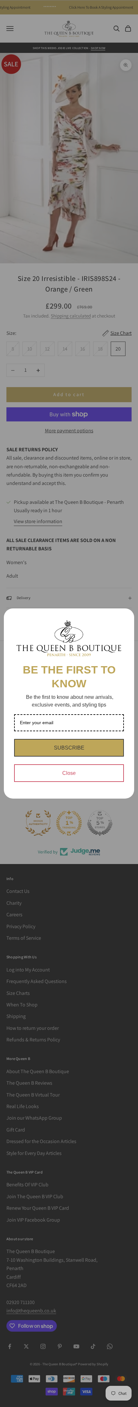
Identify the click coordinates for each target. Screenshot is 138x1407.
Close (69, 773)
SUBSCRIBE (69, 747)
